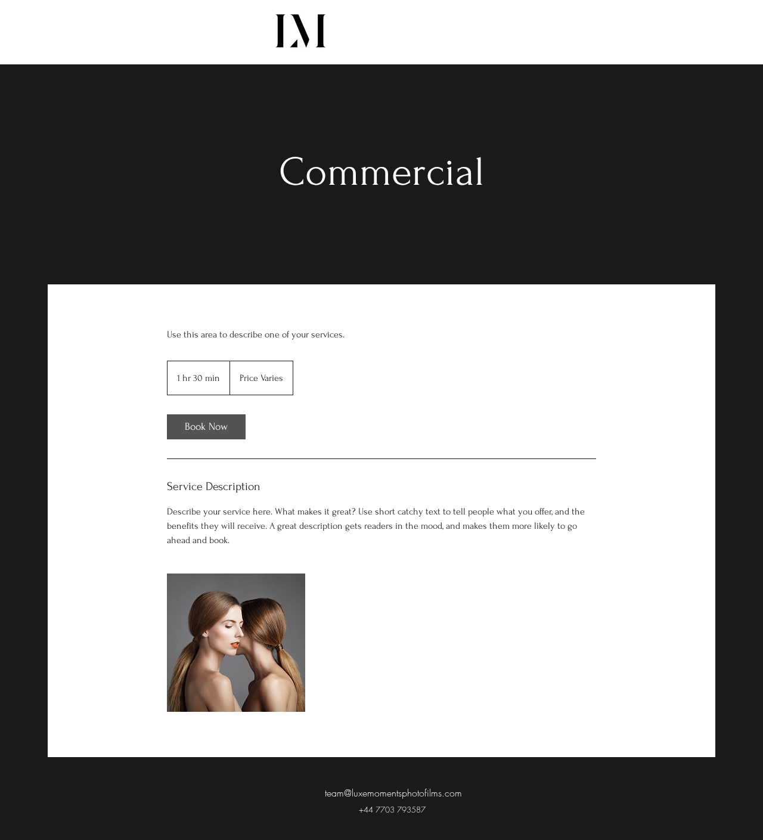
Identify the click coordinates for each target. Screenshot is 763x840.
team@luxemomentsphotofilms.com (393, 792)
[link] (206, 426)
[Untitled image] (236, 643)
